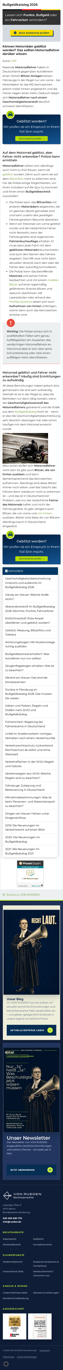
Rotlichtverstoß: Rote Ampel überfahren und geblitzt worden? (27, 620)
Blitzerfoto (17, 178)
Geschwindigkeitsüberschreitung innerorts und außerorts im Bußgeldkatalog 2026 (28, 583)
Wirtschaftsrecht (12, 1244)
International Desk (13, 1271)
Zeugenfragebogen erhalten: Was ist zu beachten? (29, 668)
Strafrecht (38, 1239)
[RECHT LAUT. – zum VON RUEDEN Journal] (31, 952)
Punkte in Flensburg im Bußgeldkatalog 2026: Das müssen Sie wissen (28, 694)
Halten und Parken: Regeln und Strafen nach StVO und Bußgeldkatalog (26, 710)
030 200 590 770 (12, 1218)
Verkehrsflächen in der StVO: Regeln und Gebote (29, 764)
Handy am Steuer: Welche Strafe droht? (27, 597)
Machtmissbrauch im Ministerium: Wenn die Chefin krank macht (15, 1125)
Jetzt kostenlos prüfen (32, 32)
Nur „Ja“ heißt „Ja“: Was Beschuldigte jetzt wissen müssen (17, 1077)
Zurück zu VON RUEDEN (22, 894)
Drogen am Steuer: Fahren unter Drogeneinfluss (27, 816)
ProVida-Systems (20, 301)
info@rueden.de (12, 1221)
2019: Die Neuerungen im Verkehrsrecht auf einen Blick (25, 827)
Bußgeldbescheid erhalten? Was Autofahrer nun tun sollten (27, 656)
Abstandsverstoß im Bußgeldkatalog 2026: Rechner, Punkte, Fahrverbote (30, 609)
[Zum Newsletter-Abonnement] (31, 1090)
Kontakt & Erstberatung (16, 1298)
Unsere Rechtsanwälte (15, 1292)
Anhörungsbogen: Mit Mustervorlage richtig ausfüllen (30, 644)
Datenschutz (8, 1357)
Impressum (44, 1350)
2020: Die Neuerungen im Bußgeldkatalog (22, 839)
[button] (6, 1364)
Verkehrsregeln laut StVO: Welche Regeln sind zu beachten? (28, 776)
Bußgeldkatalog (26, 411)
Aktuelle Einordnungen (46, 1292)
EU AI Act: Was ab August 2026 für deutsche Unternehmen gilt (16, 1116)
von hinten (44, 513)
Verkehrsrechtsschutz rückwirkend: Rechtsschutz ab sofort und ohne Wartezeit (29, 750)
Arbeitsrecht (9, 1239)
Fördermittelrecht (13, 1261)
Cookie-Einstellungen (27, 1357)
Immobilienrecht (42, 1244)
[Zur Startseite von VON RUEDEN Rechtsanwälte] (31, 1195)
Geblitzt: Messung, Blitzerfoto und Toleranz (28, 632)
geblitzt (8, 174)
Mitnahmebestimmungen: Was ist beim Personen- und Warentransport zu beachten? (30, 802)
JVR (13, 60)
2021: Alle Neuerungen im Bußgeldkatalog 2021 (22, 851)
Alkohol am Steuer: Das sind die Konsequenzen (26, 680)
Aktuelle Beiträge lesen (30, 1030)
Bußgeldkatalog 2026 (20, 5)
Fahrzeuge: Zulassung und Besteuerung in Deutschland (25, 788)
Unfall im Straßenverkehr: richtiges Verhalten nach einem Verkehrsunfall (30, 736)
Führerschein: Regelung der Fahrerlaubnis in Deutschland (25, 724)
